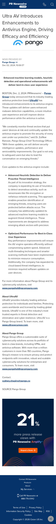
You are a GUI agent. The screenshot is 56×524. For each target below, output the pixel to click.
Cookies (28, 515)
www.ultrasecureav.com (15, 325)
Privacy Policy (35, 507)
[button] (28, 43)
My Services (27, 489)
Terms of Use (19, 507)
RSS (48, 511)
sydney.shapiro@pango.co (16, 381)
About (27, 485)
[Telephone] (44, 4)
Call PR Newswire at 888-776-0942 (28, 497)
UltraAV (34, 100)
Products (27, 482)
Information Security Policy (18, 511)
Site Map (38, 511)
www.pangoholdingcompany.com (20, 288)
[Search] (52, 4)
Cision (33, 519)
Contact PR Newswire (27, 479)
